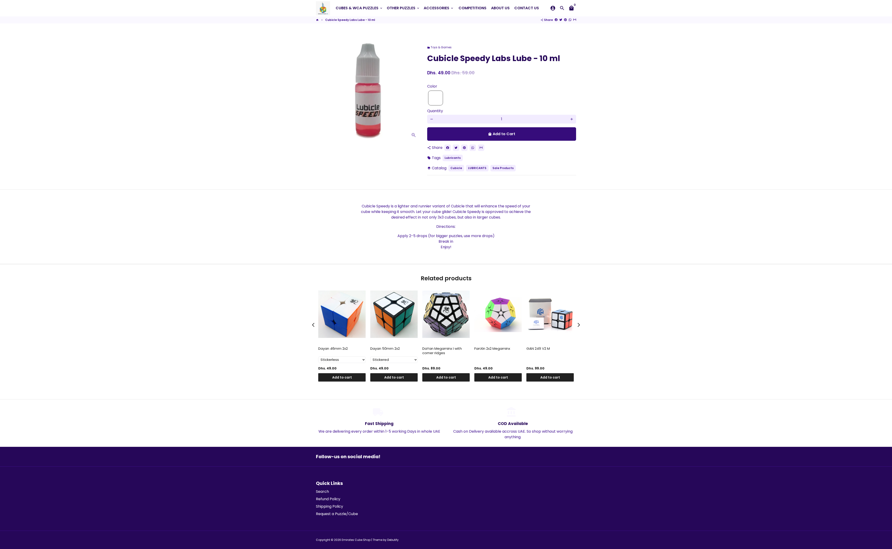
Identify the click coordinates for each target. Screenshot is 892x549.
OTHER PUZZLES (403, 8)
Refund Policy (328, 499)
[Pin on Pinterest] (565, 20)
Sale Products (503, 168)
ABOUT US (500, 8)
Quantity (435, 111)
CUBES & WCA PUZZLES (359, 8)
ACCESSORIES (439, 8)
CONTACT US (526, 8)
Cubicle (456, 168)
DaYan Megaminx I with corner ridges (442, 350)
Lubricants (453, 158)
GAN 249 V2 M (538, 348)
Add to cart (342, 377)
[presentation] (313, 325)
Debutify (393, 540)
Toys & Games (439, 47)
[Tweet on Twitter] (560, 20)
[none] (435, 98)
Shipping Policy (329, 506)
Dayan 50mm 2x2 (385, 348)
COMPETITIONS (472, 8)
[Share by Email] (574, 20)
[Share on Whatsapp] (570, 20)
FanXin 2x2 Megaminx (492, 348)
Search (322, 491)
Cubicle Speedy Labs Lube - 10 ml (350, 20)
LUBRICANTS (477, 168)
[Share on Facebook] (556, 20)
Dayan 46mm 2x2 (333, 348)
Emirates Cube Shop (356, 540)
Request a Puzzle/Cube (337, 513)
